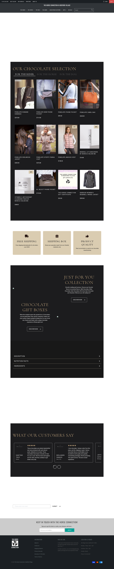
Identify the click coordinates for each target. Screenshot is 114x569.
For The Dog (68, 74)
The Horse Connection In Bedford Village (57, 5)
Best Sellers (13, 1)
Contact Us (37, 545)
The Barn (44, 10)
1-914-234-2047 (5, 1)
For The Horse (47, 74)
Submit (54, 506)
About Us (35, 1)
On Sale (70, 10)
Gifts (64, 10)
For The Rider (24, 74)
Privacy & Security (38, 551)
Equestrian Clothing (55, 10)
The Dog (38, 10)
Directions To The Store (40, 554)
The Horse (30, 10)
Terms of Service (38, 556)
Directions (28, 1)
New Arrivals (21, 1)
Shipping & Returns (39, 548)
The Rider (22, 10)
